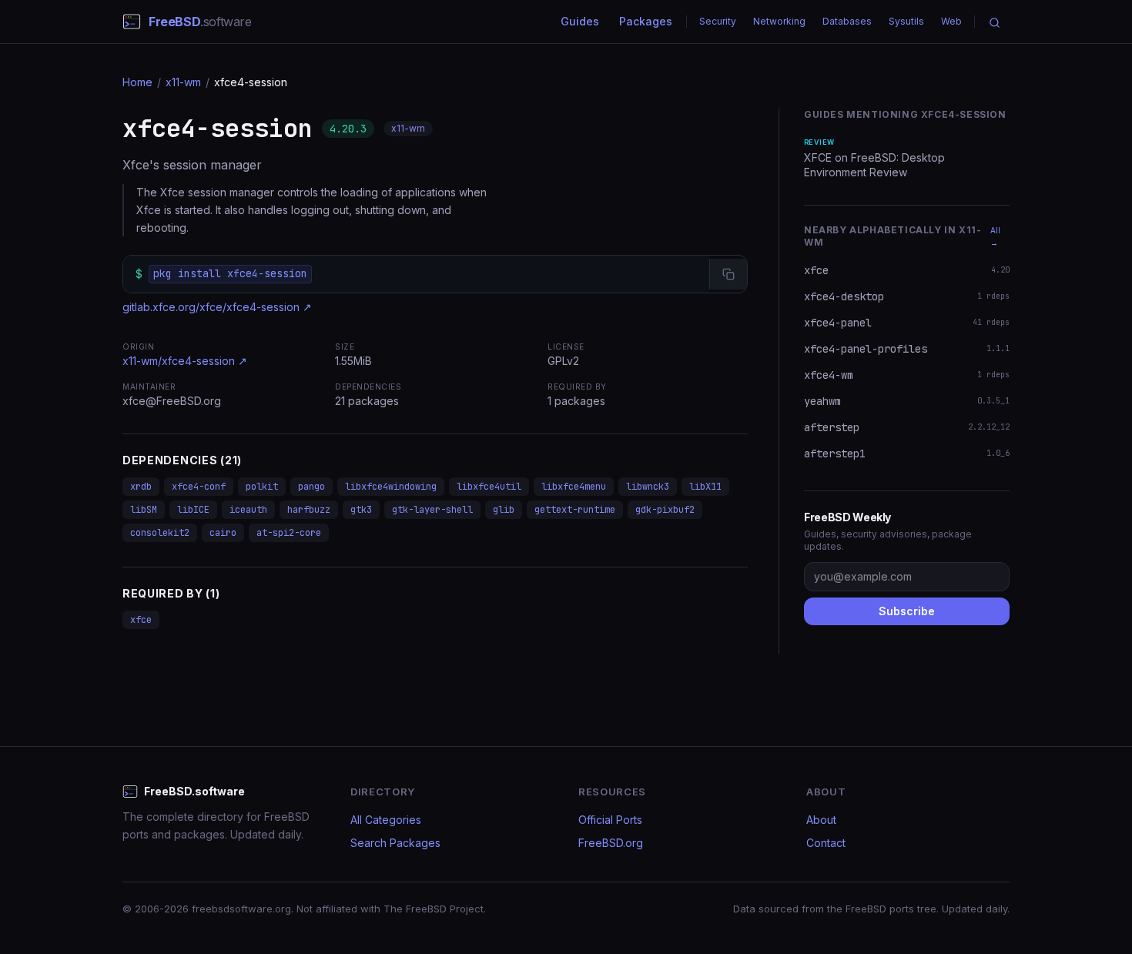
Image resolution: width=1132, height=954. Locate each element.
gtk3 (361, 510)
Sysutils (906, 21)
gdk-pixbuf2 (665, 510)
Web (951, 21)
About (821, 819)
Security (717, 21)
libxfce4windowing (391, 486)
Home (137, 82)
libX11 (705, 486)
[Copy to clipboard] (728, 274)
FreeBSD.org (610, 842)
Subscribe (907, 611)
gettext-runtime (574, 510)
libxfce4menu (573, 486)
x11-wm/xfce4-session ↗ (184, 360)
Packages (645, 21)
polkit (262, 486)
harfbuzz (308, 510)
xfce (141, 620)
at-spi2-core (288, 533)
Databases (847, 21)
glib (503, 510)
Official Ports (610, 819)
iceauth (248, 510)
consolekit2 (159, 533)
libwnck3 (647, 486)
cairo (222, 533)
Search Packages (395, 842)
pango (311, 486)
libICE (193, 510)
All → (995, 236)
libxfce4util (489, 486)
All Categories (385, 819)
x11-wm (183, 82)
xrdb (141, 486)
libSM (143, 510)
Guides (580, 21)
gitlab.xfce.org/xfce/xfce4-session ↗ (217, 306)
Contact (826, 842)
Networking (779, 21)
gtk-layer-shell (432, 510)
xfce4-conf (199, 486)
